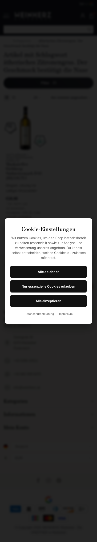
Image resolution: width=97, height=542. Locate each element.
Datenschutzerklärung (39, 314)
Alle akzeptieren (48, 301)
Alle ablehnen (49, 272)
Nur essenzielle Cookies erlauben (48, 286)
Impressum (65, 314)
